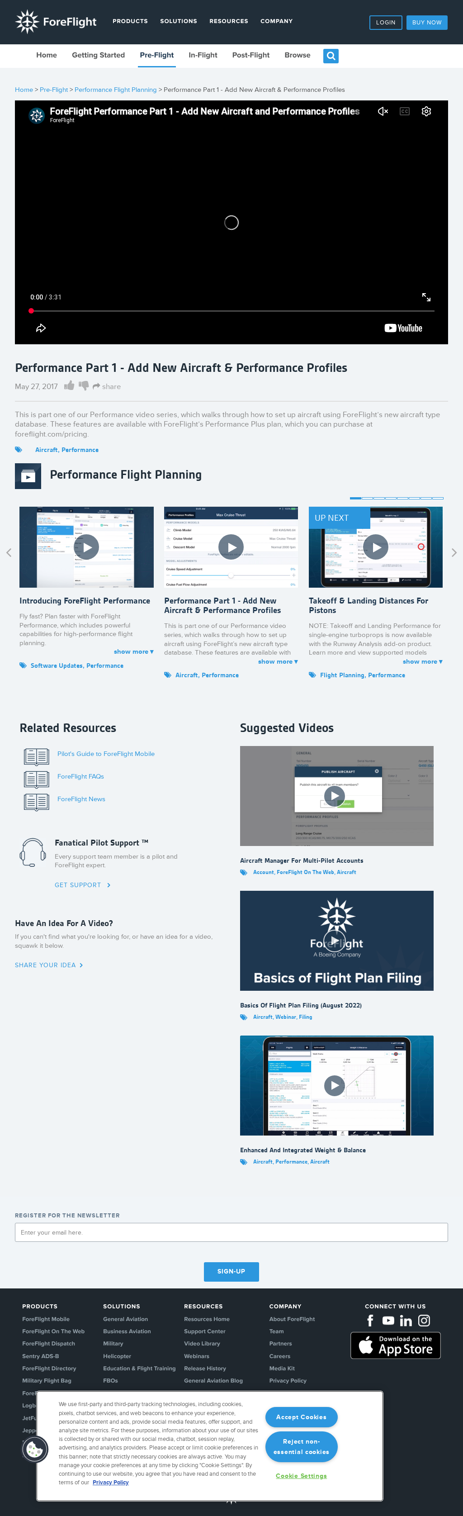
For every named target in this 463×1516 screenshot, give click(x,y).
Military (113, 1344)
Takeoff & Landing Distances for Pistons (368, 605)
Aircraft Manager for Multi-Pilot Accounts (302, 860)
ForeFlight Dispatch (48, 1344)
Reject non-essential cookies (302, 1447)
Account (263, 872)
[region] (209, 1446)
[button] (34, 1449)
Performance (80, 449)
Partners (280, 1344)
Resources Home (207, 1319)
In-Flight (203, 55)
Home (46, 55)
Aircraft (46, 449)
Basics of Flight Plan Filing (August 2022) (301, 1005)
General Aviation (125, 1319)
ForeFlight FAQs (80, 776)
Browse (297, 55)
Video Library (202, 1344)
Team (276, 1331)
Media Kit (282, 1369)
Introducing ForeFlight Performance (84, 600)
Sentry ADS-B (40, 1356)
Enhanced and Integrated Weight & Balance (303, 1150)
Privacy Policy (288, 1381)
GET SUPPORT (79, 885)
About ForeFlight (292, 1319)
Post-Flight (250, 55)
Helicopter (117, 1356)
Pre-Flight (157, 55)
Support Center (204, 1331)
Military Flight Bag (46, 1381)
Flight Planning (342, 675)
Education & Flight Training (139, 1369)
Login (386, 22)
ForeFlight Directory (49, 1369)
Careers (279, 1356)
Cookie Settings (301, 1476)
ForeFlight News (81, 799)
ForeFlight (55, 21)
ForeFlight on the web (305, 872)
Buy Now (427, 22)
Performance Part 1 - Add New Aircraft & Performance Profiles (222, 605)
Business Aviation (127, 1331)
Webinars (196, 1356)
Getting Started (98, 55)
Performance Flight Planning (116, 90)
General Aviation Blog (213, 1381)
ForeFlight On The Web (53, 1331)
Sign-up (231, 1271)
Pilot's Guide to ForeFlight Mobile (106, 754)
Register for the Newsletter (67, 1215)
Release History (205, 1369)
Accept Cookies (301, 1417)
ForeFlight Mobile (46, 1319)
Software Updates (57, 665)
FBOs (110, 1381)
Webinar (285, 1017)
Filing (305, 1017)
